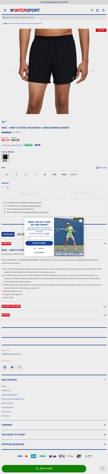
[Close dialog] (80, 220)
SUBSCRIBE (39, 243)
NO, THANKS (39, 248)
